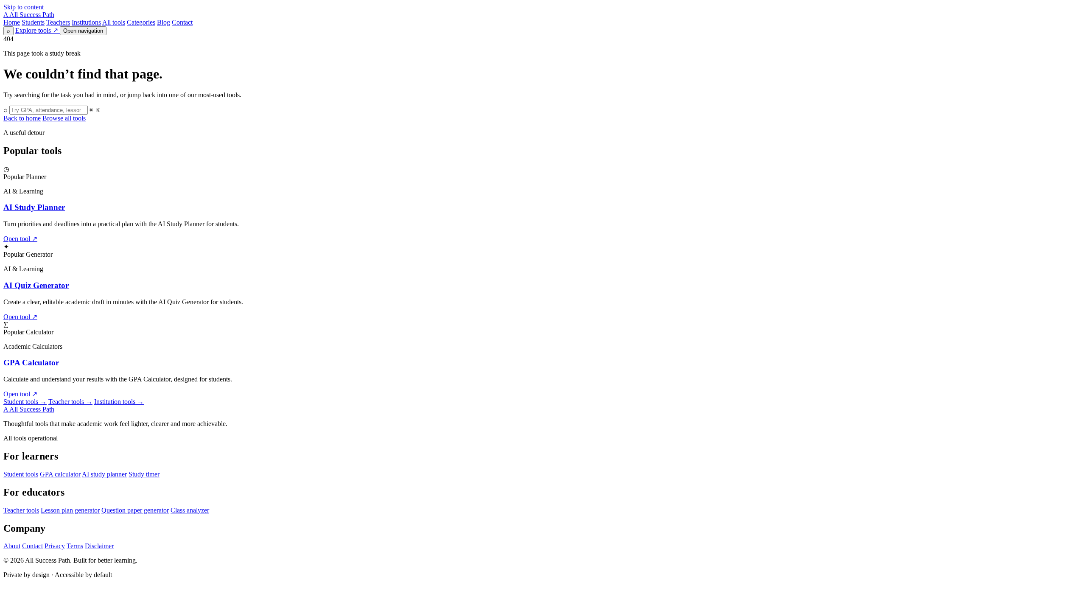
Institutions (86, 22)
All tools (113, 22)
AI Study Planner (34, 207)
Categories (141, 22)
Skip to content (23, 7)
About (11, 545)
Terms (75, 545)
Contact (182, 22)
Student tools (25, 401)
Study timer (144, 474)
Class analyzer (190, 510)
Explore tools (36, 30)
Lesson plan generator (70, 510)
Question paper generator (135, 510)
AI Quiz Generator (36, 285)
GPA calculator (60, 474)
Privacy (55, 545)
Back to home (22, 118)
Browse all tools (64, 118)
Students (33, 22)
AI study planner (104, 474)
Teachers (58, 22)
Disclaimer (99, 545)
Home (11, 22)
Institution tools (119, 401)
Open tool (20, 238)
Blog (163, 22)
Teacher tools (70, 401)
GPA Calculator (31, 362)
